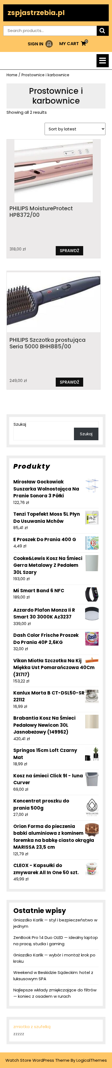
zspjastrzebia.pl (36, 12)
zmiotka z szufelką (32, 1026)
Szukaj (20, 424)
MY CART (72, 43)
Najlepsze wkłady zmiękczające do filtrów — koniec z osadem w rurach (55, 993)
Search (103, 31)
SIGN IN (40, 44)
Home (12, 75)
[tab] (103, 60)
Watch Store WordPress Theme (37, 1060)
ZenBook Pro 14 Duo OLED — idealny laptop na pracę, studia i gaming (55, 941)
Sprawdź (69, 250)
